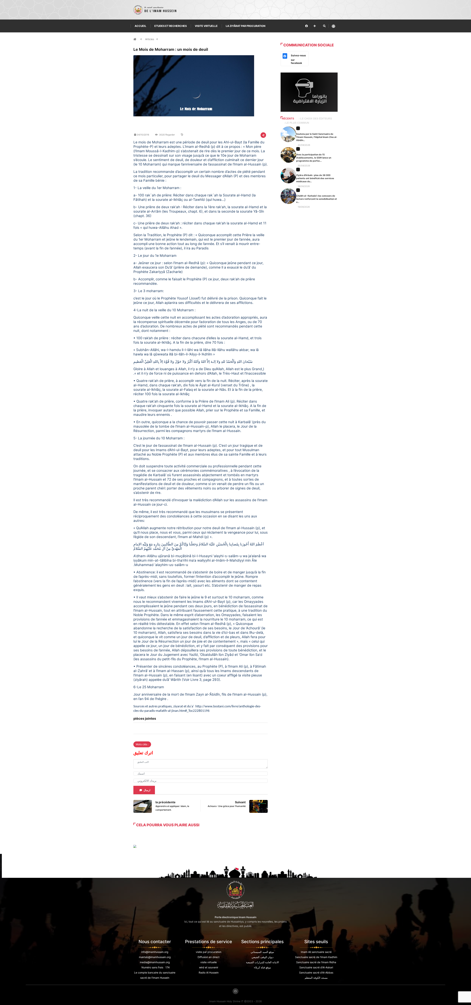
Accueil (140, 25)
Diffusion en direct (208, 957)
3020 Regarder (167, 134)
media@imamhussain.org (155, 962)
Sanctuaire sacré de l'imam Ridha (316, 962)
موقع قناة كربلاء (262, 967)
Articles (149, 39)
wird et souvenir (208, 967)
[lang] (333, 26)
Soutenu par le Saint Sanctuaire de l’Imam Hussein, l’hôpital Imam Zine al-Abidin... (316, 137)
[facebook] (306, 25)
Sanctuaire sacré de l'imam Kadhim (316, 957)
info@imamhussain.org (154, 951)
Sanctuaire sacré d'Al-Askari (316, 967)
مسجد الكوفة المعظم (316, 977)
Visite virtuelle (206, 25)
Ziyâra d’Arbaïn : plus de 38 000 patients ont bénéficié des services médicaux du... (315, 178)
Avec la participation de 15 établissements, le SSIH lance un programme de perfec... (313, 157)
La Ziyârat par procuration (245, 25)
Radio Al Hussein (209, 972)
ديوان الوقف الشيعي (262, 957)
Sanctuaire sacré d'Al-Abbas (316, 972)
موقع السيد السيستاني (262, 951)
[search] (324, 26)
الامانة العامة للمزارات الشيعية (262, 962)
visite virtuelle (208, 962)
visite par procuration (208, 951)
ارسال (147, 790)
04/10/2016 (143, 134)
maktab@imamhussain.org (155, 957)
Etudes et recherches (170, 25)
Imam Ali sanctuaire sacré (316, 951)
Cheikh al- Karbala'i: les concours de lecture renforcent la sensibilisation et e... (316, 198)
